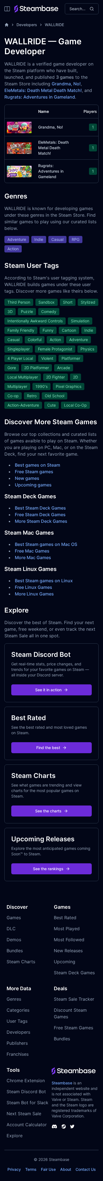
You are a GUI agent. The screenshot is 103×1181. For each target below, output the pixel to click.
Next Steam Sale (24, 1113)
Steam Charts (21, 961)
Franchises (18, 1054)
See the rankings (48, 868)
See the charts (48, 811)
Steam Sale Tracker (74, 999)
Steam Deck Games (74, 972)
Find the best (48, 747)
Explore (15, 1135)
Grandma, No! (66, 83)
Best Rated (65, 917)
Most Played (67, 928)
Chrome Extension (26, 1080)
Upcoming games (33, 485)
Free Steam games (34, 471)
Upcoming (64, 961)
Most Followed (69, 939)
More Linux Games (34, 594)
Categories (18, 1010)
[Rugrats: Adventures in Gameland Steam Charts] (19, 170)
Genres (14, 999)
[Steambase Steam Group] (64, 1126)
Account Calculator (27, 1124)
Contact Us (86, 1169)
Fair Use (48, 1169)
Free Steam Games (73, 1027)
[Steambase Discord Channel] (54, 1126)
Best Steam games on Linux (44, 580)
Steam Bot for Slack (27, 1102)
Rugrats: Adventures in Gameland (39, 97)
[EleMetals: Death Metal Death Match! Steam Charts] (19, 147)
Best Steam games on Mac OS (46, 544)
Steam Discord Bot (26, 1091)
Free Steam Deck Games (40, 514)
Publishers (17, 1043)
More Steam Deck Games (41, 521)
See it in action (48, 689)
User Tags (17, 1021)
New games (27, 478)
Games (14, 917)
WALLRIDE (54, 24)
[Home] (6, 25)
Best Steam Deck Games (40, 508)
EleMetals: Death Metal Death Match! (43, 90)
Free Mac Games (32, 551)
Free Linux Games (33, 587)
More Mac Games (33, 557)
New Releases (68, 950)
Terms (31, 1169)
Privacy (14, 1169)
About (65, 1169)
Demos (14, 939)
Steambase (62, 1083)
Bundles (15, 950)
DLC (11, 928)
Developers (26, 24)
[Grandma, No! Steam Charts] (19, 126)
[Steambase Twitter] (72, 1126)
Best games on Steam (37, 465)
